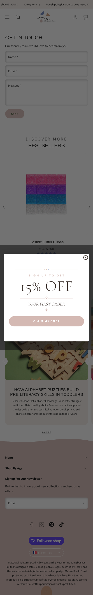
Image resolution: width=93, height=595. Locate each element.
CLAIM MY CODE (46, 321)
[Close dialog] (86, 257)
